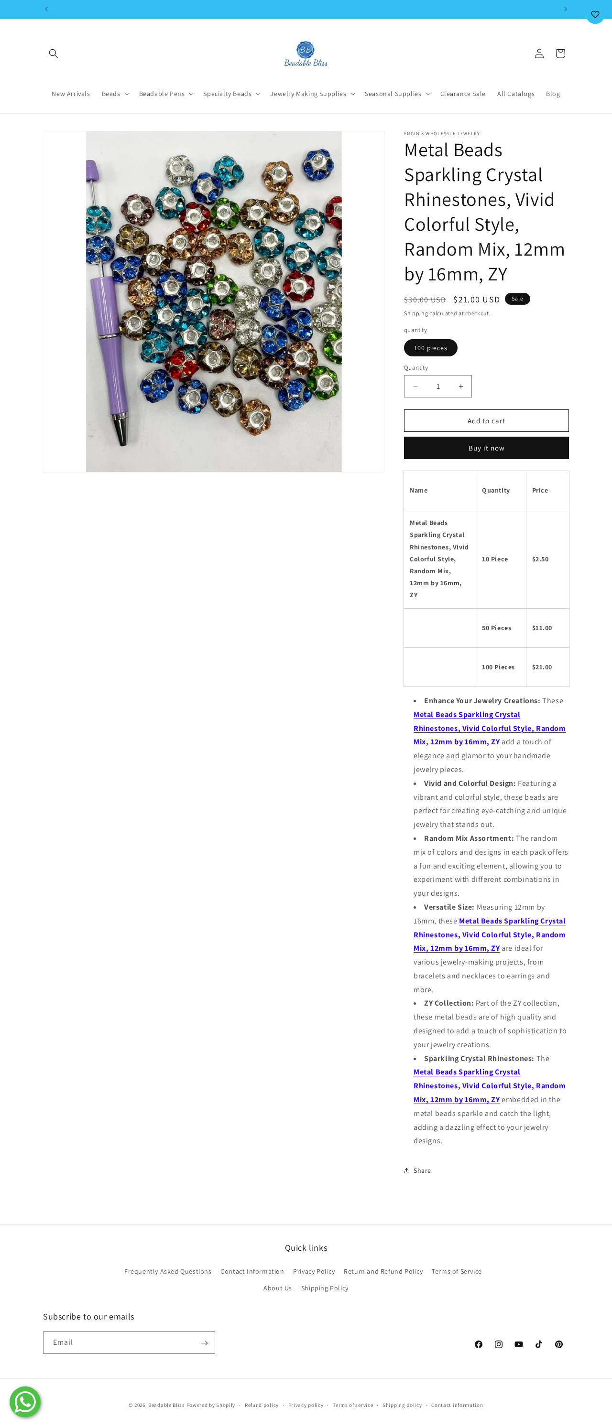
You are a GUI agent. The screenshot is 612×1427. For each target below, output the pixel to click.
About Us (277, 1288)
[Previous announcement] (46, 9)
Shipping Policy (325, 1288)
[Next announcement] (565, 9)
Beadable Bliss (166, 1405)
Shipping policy (402, 1404)
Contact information (457, 1404)
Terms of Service (457, 1271)
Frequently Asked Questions (168, 1271)
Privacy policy (306, 1404)
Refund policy (262, 1404)
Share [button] (422, 1170)
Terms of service (353, 1404)
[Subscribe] (204, 1343)
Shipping (416, 313)
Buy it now (487, 447)
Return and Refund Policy (383, 1271)
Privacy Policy (314, 1271)
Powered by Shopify (211, 1405)
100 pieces (431, 347)
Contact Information (252, 1271)
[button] (53, 53)
